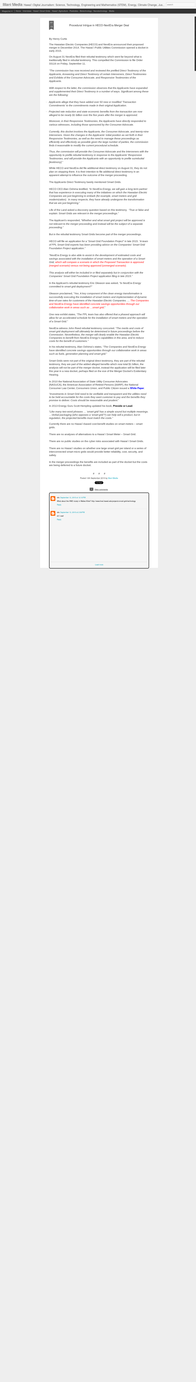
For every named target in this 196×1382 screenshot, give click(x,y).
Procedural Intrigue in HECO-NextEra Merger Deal (99, 25)
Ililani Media (113, 478)
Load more (99, 564)
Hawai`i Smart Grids (41, 11)
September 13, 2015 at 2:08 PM (72, 512)
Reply (59, 504)
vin (58, 497)
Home (18, 11)
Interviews (27, 11)
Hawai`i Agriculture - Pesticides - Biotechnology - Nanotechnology (79, 11)
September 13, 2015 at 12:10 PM (72, 497)
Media (111, 11)
